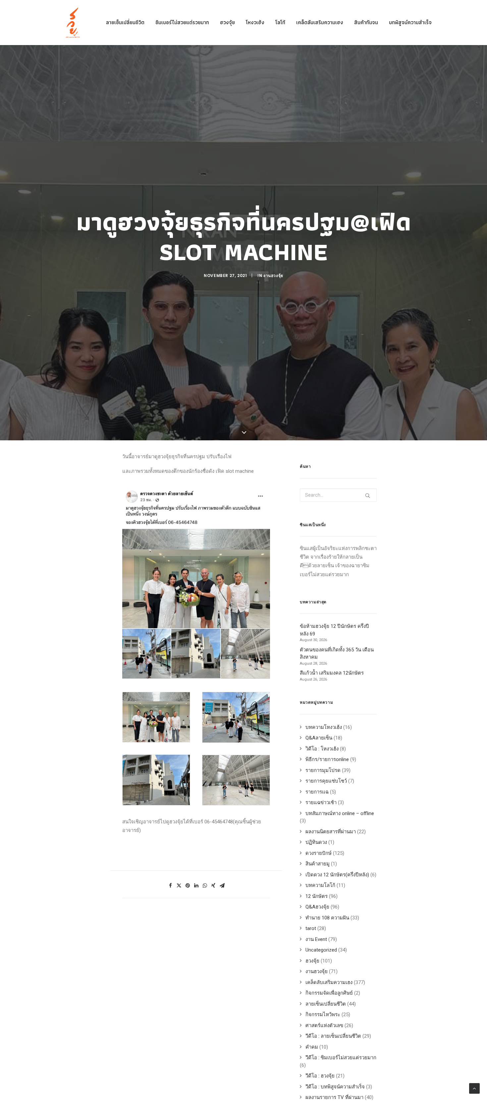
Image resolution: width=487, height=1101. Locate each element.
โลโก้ (280, 22)
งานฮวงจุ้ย (273, 275)
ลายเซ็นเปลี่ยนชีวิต (125, 22)
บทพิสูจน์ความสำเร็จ (410, 22)
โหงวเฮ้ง (255, 22)
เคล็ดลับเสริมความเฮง (319, 22)
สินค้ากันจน (366, 22)
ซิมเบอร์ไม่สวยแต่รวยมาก (182, 22)
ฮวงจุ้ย (227, 22)
